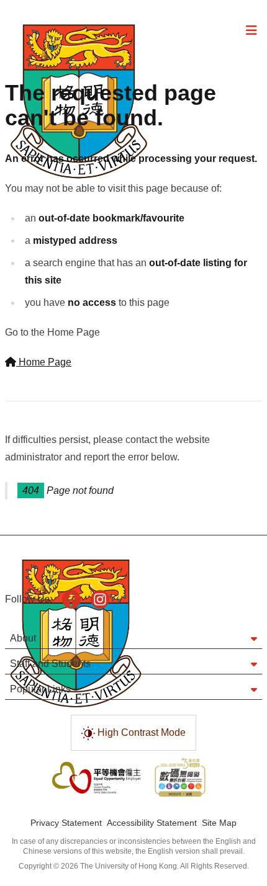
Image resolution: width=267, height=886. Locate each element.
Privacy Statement (66, 823)
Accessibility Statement (152, 823)
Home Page (43, 362)
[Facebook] (71, 599)
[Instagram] (100, 599)
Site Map (219, 823)
